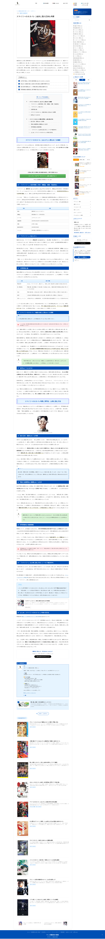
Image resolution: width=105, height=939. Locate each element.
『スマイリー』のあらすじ (36, 106)
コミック (76, 159)
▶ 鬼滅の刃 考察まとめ (77, 25)
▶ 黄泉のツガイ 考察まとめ (78, 49)
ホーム (28, 932)
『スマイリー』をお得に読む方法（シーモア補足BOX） (43, 129)
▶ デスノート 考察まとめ (78, 47)
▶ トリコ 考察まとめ (77, 56)
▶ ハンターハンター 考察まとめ (79, 39)
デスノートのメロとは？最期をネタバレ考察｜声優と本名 (44, 722)
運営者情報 (62, 932)
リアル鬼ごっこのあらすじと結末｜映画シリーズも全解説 (44, 899)
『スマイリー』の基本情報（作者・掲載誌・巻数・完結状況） (44, 104)
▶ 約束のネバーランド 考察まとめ (79, 51)
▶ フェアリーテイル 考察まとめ (79, 64)
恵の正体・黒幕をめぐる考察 (36, 121)
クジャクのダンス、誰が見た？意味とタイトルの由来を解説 (44, 860)
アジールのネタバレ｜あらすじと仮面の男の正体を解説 (43, 801)
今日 (76, 79)
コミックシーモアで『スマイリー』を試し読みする (41, 176)
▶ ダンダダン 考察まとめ (78, 37)
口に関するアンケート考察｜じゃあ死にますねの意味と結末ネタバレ (47, 821)
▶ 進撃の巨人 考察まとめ (78, 33)
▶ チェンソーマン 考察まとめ (79, 35)
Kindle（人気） (82, 159)
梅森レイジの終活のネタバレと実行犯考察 (31, 616)
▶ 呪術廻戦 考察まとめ (77, 27)
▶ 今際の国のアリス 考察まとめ (79, 43)
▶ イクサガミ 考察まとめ (78, 31)
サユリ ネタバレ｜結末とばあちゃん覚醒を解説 (41, 840)
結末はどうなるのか (34, 115)
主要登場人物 (33, 109)
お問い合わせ (88, 232)
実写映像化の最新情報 (35, 127)
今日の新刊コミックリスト (45, 932)
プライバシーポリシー (55, 932)
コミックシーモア (49, 168)
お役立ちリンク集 (69, 932)
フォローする (82, 243)
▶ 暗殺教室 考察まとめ (77, 66)
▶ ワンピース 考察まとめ (78, 29)
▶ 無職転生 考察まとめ (77, 62)
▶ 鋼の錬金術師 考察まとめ (78, 58)
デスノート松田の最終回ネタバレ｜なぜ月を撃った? (42, 879)
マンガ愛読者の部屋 (52, 935)
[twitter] (24, 695)
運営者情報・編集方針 (79, 232)
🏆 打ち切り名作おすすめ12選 (79, 74)
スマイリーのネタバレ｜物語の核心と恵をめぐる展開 (42, 112)
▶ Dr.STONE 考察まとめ (78, 45)
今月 (88, 79)
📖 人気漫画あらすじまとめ (78, 72)
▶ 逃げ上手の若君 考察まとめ (79, 68)
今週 (82, 79)
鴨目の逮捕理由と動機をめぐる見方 (38, 124)
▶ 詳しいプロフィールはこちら (30, 692)
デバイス (88, 159)
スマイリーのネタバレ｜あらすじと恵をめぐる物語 (40, 101)
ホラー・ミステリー (43, 713)
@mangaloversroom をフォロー (43, 656)
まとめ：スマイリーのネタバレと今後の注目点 (41, 132)
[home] (25, 695)
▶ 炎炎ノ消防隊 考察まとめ (78, 41)
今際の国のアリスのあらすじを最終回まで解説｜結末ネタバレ (45, 741)
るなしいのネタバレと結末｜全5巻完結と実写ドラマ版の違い (45, 782)
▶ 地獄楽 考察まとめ (77, 60)
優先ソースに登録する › (82, 257)
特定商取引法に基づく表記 (35, 932)
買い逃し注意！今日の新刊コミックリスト (41, 702)
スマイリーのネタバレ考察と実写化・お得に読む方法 (40, 119)
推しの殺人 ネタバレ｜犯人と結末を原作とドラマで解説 (43, 762)
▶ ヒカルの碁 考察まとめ (78, 54)
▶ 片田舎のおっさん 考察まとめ (79, 70)
